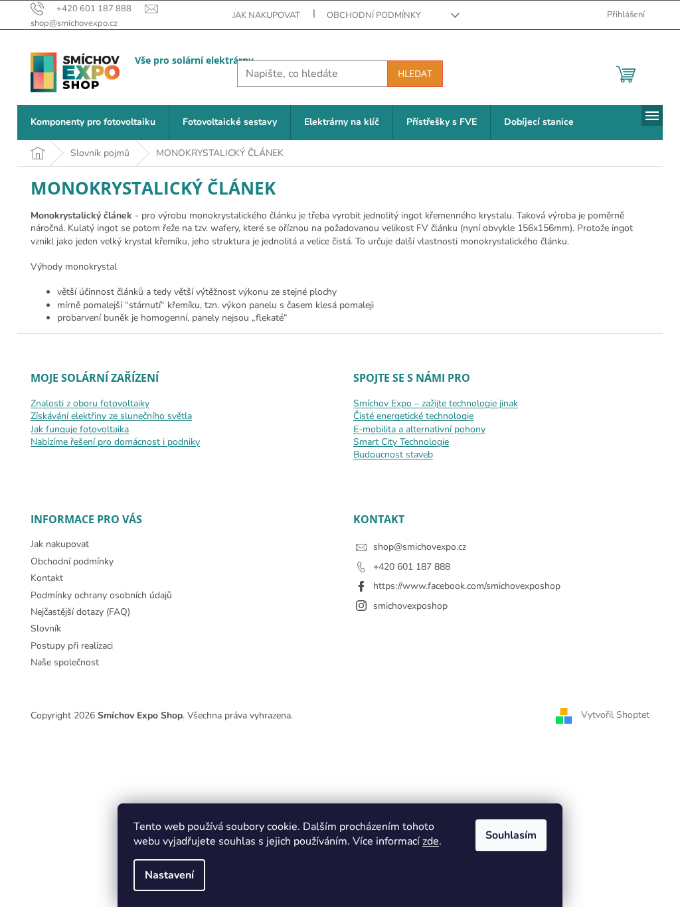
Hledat (415, 73)
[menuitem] (93, 122)
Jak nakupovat (266, 15)
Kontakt (47, 578)
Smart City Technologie (401, 442)
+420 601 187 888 (411, 566)
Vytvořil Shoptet (615, 714)
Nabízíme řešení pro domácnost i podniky (115, 442)
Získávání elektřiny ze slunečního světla (111, 416)
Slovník (46, 628)
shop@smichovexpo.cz (419, 546)
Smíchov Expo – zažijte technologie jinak (435, 403)
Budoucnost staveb (393, 454)
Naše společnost (65, 662)
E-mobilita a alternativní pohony (419, 429)
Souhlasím (511, 835)
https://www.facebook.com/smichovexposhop (466, 586)
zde (430, 841)
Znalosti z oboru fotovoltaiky (90, 403)
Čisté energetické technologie (413, 416)
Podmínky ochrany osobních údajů (101, 595)
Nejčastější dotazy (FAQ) (80, 612)
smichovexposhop (410, 606)
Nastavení (169, 875)
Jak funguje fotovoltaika (80, 429)
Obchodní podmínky (374, 15)
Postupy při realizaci (72, 645)
